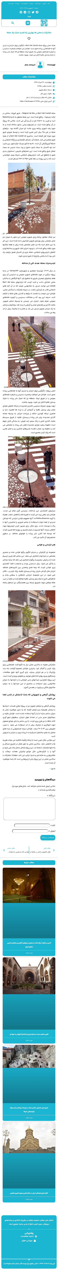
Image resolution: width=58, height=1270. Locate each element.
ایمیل (51, 831)
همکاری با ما (24, 4)
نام (52, 825)
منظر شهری (43, 90)
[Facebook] (37, 12)
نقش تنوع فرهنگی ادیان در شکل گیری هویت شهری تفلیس (29, 1193)
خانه (49, 4)
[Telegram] (25, 12)
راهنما (31, 4)
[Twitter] (33, 12)
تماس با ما (10, 4)
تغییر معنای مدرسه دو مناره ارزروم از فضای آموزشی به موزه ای (29, 1034)
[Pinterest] (21, 12)
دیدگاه (51, 795)
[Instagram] (29, 12)
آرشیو (44, 4)
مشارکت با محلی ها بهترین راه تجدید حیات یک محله (29, 32)
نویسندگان (38, 4)
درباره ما (17, 4)
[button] (28, 23)
